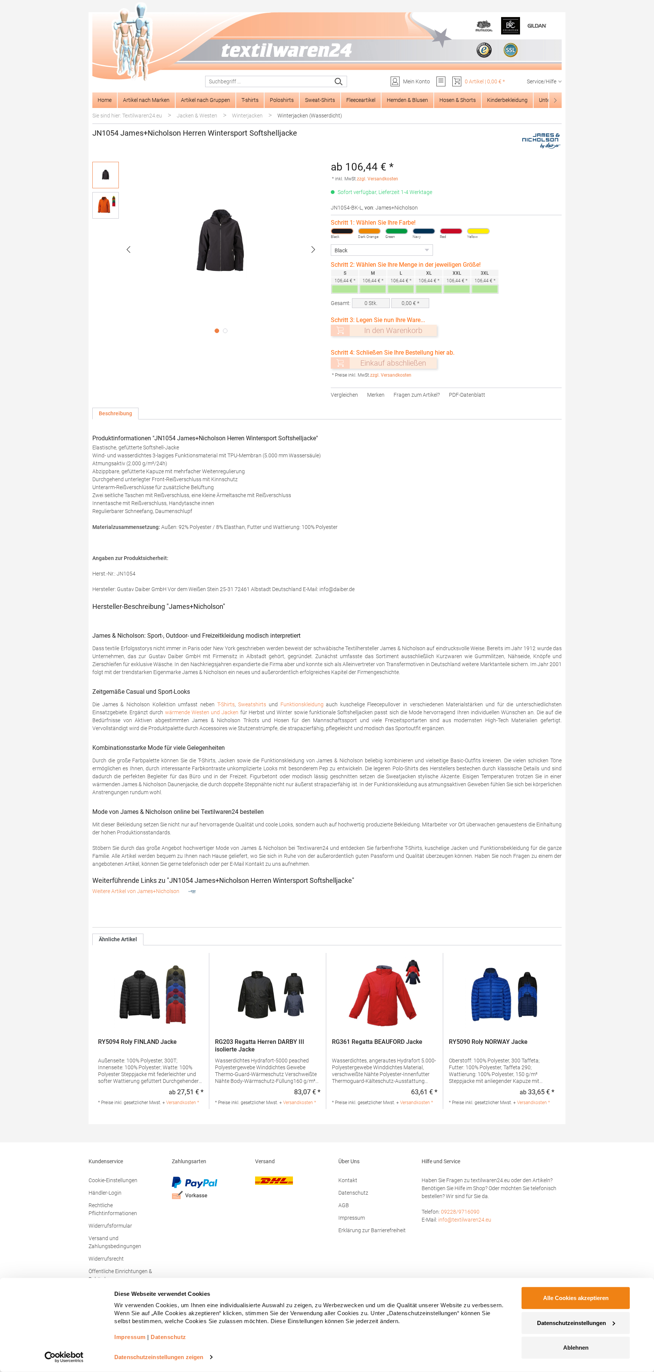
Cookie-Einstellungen (113, 1180)
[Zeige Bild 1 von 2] (217, 331)
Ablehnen (576, 1347)
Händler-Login (105, 1193)
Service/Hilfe (541, 81)
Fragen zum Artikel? (417, 395)
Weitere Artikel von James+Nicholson (136, 891)
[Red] (451, 231)
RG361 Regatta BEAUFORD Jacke (377, 1041)
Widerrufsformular (110, 1226)
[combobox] (268, 81)
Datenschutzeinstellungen (571, 1322)
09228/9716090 (460, 1212)
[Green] (396, 231)
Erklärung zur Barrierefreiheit (372, 1230)
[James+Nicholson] (541, 141)
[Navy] (424, 231)
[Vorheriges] (128, 249)
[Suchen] (339, 81)
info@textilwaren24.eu (464, 1220)
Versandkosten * (182, 1102)
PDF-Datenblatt (467, 395)
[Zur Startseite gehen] (327, 42)
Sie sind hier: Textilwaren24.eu (127, 116)
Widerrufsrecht (106, 1259)
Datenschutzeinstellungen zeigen (158, 1357)
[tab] (115, 413)
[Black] (342, 231)
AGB (343, 1205)
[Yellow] (478, 231)
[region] (207, 249)
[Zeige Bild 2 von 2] (225, 331)
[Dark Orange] (369, 231)
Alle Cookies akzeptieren (576, 1298)
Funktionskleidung (302, 704)
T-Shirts (226, 704)
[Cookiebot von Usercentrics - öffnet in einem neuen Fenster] (64, 1357)
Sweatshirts (252, 704)
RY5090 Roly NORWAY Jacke (488, 1041)
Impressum (351, 1218)
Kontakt (347, 1180)
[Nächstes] (313, 249)
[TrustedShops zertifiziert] (484, 50)
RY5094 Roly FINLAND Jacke (137, 1041)
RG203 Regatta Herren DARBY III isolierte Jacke (259, 1045)
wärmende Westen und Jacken (202, 712)
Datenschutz (353, 1193)
